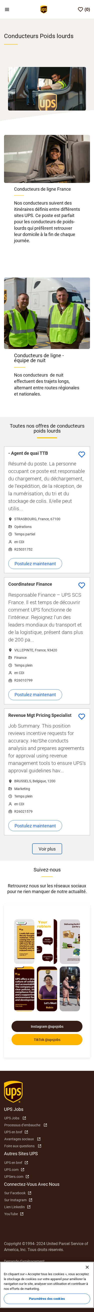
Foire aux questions (19, 1146)
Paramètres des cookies (47, 1299)
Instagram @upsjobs (47, 1026)
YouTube (11, 1214)
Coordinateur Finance (30, 584)
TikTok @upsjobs (47, 1039)
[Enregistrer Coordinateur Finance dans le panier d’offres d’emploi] (82, 585)
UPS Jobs (11, 1118)
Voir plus (47, 849)
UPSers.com (13, 1176)
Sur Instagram (15, 1200)
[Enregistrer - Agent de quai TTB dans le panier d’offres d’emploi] (82, 454)
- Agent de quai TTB (28, 453)
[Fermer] (87, 1267)
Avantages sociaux (19, 1139)
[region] (47, 1285)
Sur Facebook (15, 1193)
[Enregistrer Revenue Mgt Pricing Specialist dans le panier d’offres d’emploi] (82, 717)
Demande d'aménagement (24, 1261)
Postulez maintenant (35, 563)
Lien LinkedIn (14, 1207)
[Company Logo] (43, 9)
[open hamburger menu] (7, 9)
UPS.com (11, 1169)
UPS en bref (13, 1132)
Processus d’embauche (22, 1125)
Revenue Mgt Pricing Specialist (39, 715)
